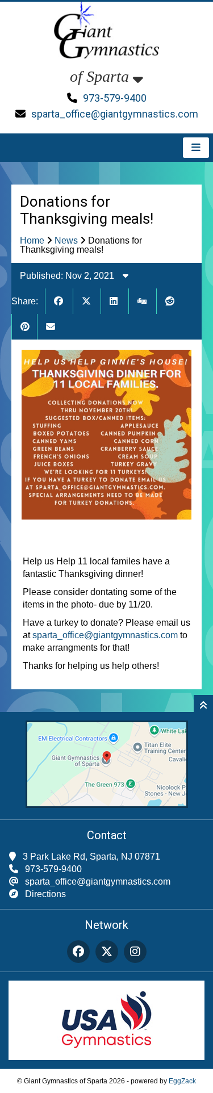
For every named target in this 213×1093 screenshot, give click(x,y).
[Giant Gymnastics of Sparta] (106, 63)
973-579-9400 (115, 98)
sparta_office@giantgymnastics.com (114, 114)
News (66, 240)
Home (32, 240)
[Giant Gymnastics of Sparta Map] (107, 805)
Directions (45, 894)
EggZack (182, 1081)
